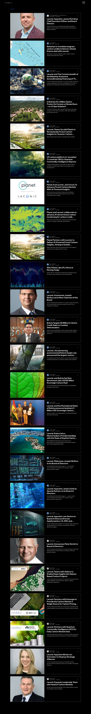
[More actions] (78, 16)
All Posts (12, 9)
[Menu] (83, 2)
